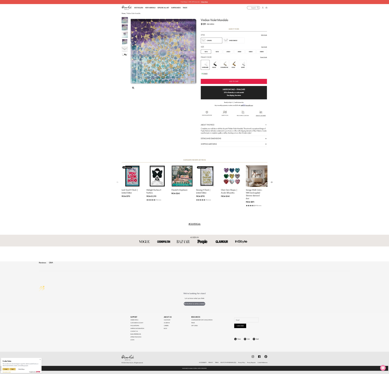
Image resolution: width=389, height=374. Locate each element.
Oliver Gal (128, 363)
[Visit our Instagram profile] (252, 356)
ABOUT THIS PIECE (207, 125)
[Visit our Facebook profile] (259, 356)
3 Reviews (158, 200)
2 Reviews (208, 200)
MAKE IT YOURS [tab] (234, 29)
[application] (383, 368)
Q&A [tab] (51, 262)
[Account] (263, 8)
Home (123, 13)
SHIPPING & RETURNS (209, 144)
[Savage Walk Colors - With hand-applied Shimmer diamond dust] (256, 176)
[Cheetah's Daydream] (182, 176)
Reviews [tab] (42, 262)
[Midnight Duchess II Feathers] (157, 176)
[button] (271, 182)
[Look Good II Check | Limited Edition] (132, 176)
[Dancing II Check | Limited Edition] (207, 176)
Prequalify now (249, 105)
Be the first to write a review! (194, 304)
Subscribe (240, 326)
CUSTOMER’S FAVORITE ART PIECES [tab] (194, 160)
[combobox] (253, 7)
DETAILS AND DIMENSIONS (211, 138)
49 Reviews (258, 205)
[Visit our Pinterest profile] (265, 356)
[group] (163, 56)
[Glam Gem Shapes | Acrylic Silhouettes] (232, 176)
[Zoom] (132, 88)
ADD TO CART (233, 81)
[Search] (258, 8)
